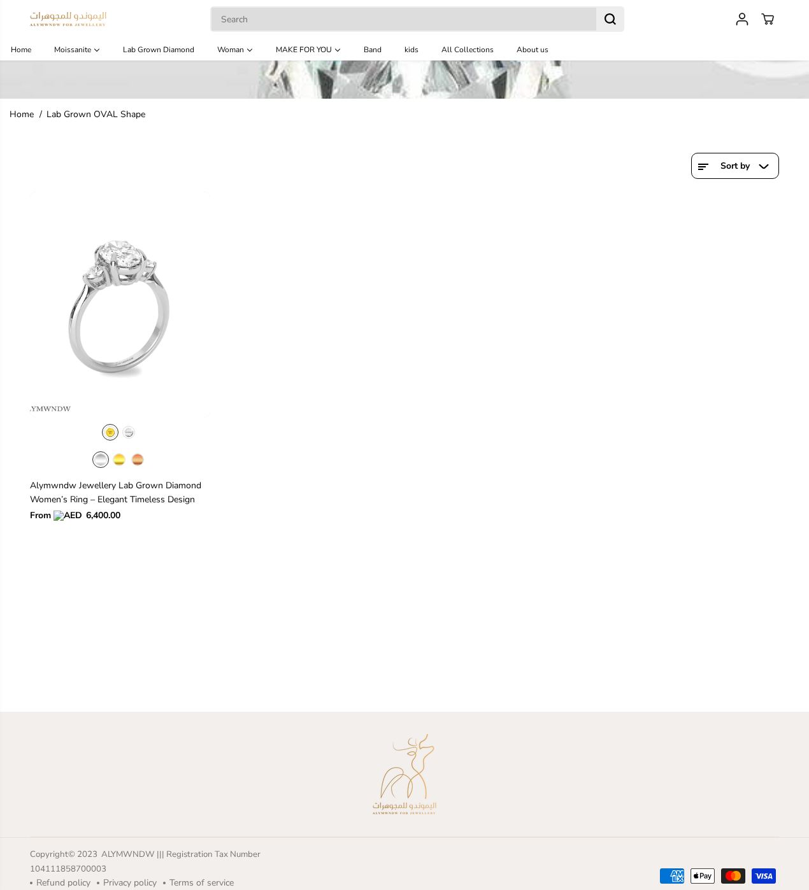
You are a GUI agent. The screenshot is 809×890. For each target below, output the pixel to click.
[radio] (110, 432)
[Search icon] (610, 19)
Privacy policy (130, 883)
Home (22, 114)
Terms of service (201, 883)
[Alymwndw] (68, 19)
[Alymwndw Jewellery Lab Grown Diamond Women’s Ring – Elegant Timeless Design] (120, 305)
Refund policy (63, 883)
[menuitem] (28, 49)
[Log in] (742, 19)
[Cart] (767, 19)
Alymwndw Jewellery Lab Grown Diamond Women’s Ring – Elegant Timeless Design (115, 492)
